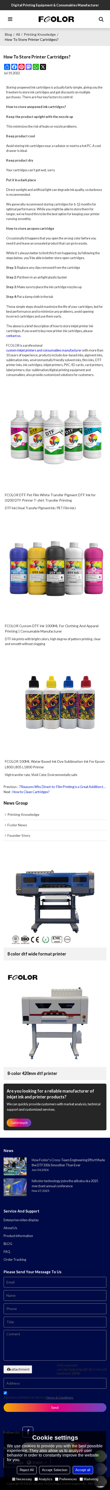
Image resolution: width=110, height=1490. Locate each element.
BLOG (8, 1244)
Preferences (68, 1479)
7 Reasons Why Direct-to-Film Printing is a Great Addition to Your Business (62, 787)
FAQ (7, 1252)
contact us (13, 336)
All (18, 34)
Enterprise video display (21, 1220)
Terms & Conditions (59, 1397)
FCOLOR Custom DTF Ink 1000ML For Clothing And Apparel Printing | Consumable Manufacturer (51, 628)
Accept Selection (54, 1470)
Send (55, 1408)
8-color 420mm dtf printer (32, 1073)
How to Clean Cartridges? (31, 792)
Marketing (91, 1479)
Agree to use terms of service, (38, 1397)
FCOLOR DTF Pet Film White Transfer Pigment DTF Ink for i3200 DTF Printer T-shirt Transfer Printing (50, 497)
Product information (18, 1236)
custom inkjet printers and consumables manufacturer (44, 350)
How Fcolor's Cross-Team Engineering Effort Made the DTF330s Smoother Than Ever (68, 1162)
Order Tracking (15, 1259)
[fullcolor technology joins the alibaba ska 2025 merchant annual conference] (15, 1187)
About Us (10, 1228)
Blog (8, 34)
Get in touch (19, 1123)
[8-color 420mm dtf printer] (55, 1017)
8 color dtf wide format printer (36, 953)
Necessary (24, 1479)
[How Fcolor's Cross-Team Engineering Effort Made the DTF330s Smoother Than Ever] (15, 1166)
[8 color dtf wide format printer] (55, 897)
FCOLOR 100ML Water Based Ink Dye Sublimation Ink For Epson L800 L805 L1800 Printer (55, 764)
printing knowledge (40, 34)
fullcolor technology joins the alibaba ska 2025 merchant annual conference (65, 1183)
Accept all (82, 1470)
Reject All (27, 1470)
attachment (20, 1369)
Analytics (45, 1479)
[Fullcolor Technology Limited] (56, 19)
